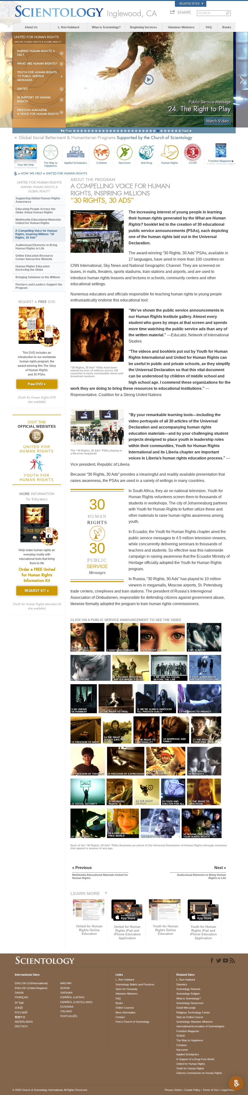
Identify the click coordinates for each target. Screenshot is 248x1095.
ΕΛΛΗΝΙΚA (66, 1006)
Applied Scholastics (75, 162)
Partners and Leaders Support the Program (39, 286)
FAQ (209, 27)
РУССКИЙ (21, 1012)
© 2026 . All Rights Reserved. (50, 1089)
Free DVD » (37, 384)
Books (226, 27)
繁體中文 (20, 1017)
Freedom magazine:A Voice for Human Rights (38, 112)
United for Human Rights (190, 1063)
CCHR (193, 162)
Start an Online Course (189, 1017)
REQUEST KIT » (37, 590)
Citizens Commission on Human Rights (199, 1073)
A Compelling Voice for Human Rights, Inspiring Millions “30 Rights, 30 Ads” (36, 234)
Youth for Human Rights (190, 1068)
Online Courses (125, 1007)
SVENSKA (66, 992)
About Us (31, 27)
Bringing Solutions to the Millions (38, 277)
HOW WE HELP (32, 173)
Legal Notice (228, 1089)
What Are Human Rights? (37, 63)
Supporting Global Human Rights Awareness (38, 200)
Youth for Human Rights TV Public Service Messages (37, 76)
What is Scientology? (106, 27)
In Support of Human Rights (34, 99)
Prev (69, 130)
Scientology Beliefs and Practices (135, 984)
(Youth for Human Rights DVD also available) (37, 399)
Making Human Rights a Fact (36, 53)
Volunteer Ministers (181, 27)
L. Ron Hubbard (68, 27)
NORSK (65, 988)
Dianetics (181, 984)
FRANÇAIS (21, 997)
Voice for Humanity (127, 989)
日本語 (19, 1007)
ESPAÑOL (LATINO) (72, 997)
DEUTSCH (21, 1026)
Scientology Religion (188, 993)
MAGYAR (65, 983)
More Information (125, 1012)
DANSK (19, 992)
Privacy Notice (173, 1089)
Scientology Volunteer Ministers (194, 1021)
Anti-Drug (146, 162)
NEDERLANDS (24, 1021)
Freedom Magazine (221, 162)
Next (185, 130)
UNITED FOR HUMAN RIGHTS (66, 173)
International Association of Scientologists (200, 1026)
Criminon (101, 162)
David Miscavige (186, 1007)
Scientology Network (188, 989)
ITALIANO (66, 1011)
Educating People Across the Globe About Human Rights (35, 210)
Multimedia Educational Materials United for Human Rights (38, 221)
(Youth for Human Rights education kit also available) (37, 606)
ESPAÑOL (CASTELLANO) (76, 1002)
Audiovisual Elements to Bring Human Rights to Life (36, 246)
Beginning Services (143, 27)
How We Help (25, 165)
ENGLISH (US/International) (31, 983)
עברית (19, 1003)
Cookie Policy (192, 1089)
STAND (180, 1035)
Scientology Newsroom (189, 1003)
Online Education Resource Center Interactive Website (34, 257)
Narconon (124, 162)
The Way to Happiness (50, 164)
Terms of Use (211, 1089)
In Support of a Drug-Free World (195, 1059)
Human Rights (169, 162)
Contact (120, 1017)
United (22, 89)
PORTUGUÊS (68, 1016)
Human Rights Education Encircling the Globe (33, 268)
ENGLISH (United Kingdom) (31, 988)
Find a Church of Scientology (132, 1021)
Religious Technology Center (193, 1012)
